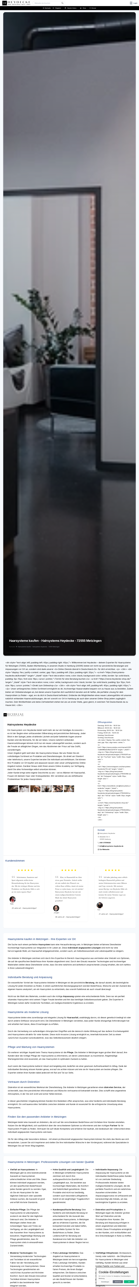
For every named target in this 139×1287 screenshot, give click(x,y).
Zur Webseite (104, 849)
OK (129, 1282)
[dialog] (116, 1276)
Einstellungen (105, 1282)
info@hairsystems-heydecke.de (111, 846)
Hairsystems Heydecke (21, 724)
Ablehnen (118, 1282)
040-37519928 (105, 842)
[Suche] (62, 3)
